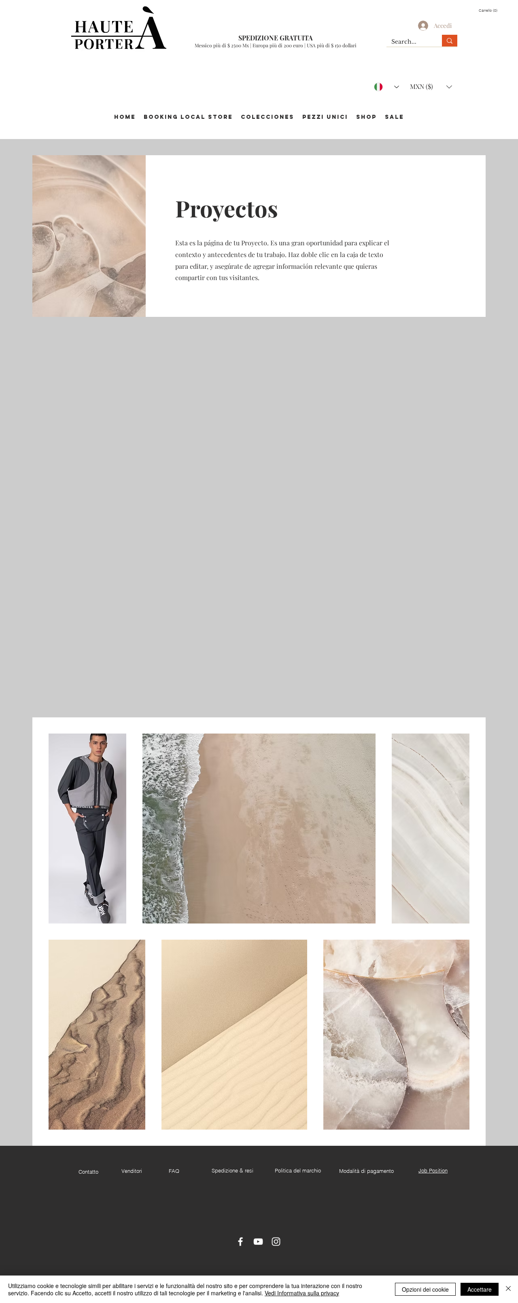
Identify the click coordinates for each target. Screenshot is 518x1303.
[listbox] (431, 87)
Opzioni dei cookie (425, 1289)
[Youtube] (258, 1241)
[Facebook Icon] (240, 1241)
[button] (489, 10)
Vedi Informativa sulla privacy (302, 1293)
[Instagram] (276, 1241)
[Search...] (449, 40)
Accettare (479, 1289)
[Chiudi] (508, 1289)
